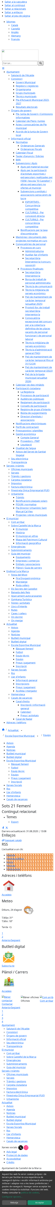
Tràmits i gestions (16, 1081)
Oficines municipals (17, 1074)
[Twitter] (21, 1147)
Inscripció (16, 781)
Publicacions (13, 869)
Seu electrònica (14, 1042)
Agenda (10, 746)
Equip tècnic (18, 771)
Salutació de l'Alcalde (17, 1028)
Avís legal (11, 1151)
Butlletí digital (14, 757)
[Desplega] (21, 730)
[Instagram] (26, 1147)
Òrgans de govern (16, 1035)
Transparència (14, 1046)
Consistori (12, 1032)
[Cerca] (40, 63)
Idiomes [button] (10, 21)
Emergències (13, 1060)
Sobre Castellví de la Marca (21, 1056)
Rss (8, 788)
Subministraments (16, 1063)
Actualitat (13, 730)
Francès (15, 39)
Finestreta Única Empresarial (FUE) (25, 1095)
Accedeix (6, 894)
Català (14, 25)
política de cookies (30, 1192)
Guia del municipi (16, 1067)
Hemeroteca (13, 795)
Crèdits (10, 1162)
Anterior (6, 940)
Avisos (9, 743)
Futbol (14, 767)
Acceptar (39, 1202)
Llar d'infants (13, 792)
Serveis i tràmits (11, 1070)
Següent (15, 940)
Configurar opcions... (12, 1196)
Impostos (11, 1088)
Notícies (10, 750)
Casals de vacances (17, 799)
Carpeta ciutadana (16, 1085)
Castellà (15, 28)
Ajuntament (8, 1025)
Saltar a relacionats (15, 8)
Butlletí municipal (16, 753)
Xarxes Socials (14, 785)
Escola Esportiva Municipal (20, 735)
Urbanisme (12, 1099)
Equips (47, 735)
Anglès (15, 32)
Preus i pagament (21, 778)
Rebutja (14, 1202)
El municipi (8, 1049)
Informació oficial (16, 1039)
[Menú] (3, 68)
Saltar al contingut (15, 5)
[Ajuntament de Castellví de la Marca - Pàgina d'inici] (20, 55)
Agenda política (15, 858)
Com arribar (13, 1053)
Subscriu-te (8, 965)
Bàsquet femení (20, 764)
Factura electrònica (17, 1092)
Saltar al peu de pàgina (17, 15)
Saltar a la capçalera (16, 1)
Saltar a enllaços (14, 12)
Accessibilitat (13, 1158)
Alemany (16, 35)
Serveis (10, 1078)
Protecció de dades (17, 1155)
